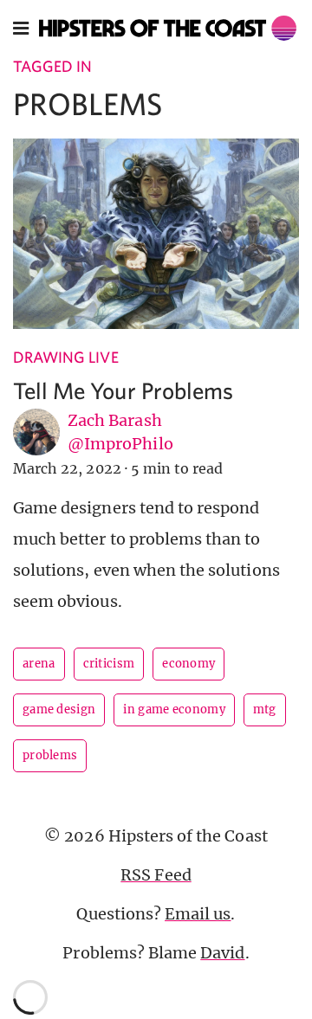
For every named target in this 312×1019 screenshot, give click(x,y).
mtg (264, 709)
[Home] (167, 28)
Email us (198, 914)
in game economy (174, 709)
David (222, 953)
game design (59, 709)
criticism (109, 663)
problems (50, 755)
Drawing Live (66, 357)
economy (188, 663)
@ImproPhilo (120, 444)
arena (39, 663)
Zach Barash (115, 420)
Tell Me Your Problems (123, 390)
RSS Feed (155, 875)
